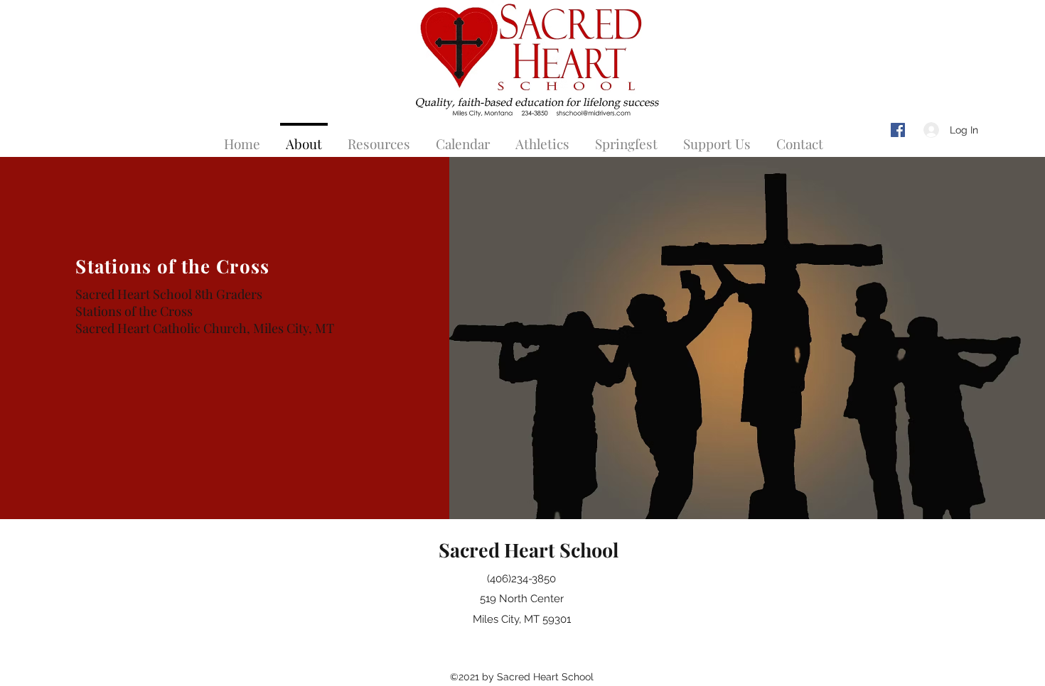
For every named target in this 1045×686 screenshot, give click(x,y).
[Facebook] (898, 130)
